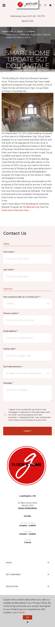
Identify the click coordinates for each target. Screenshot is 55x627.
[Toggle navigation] (4, 5)
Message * (8, 383)
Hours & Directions (27, 508)
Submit (27, 431)
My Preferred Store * (12, 367)
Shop (9, 562)
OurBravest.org (31, 207)
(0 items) (50, 5)
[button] (40, 5)
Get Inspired (13, 574)
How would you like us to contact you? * (21, 297)
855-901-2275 (27, 21)
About (20, 31)
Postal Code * (9, 349)
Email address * (10, 331)
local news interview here (15, 210)
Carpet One (7, 31)
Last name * (8, 270)
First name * (9, 252)
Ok (27, 617)
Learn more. (18, 612)
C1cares (31, 31)
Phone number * (11, 313)
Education (12, 586)
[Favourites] (45, 5)
